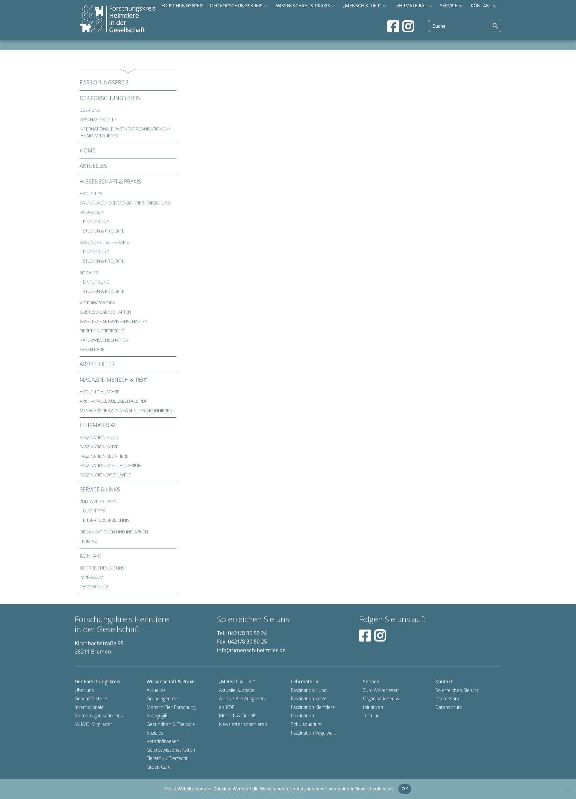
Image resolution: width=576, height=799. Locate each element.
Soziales (89, 273)
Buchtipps (94, 511)
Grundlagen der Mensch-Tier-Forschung (125, 203)
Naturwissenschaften (104, 340)
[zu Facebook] (393, 26)
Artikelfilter (97, 364)
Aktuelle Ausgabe (99, 392)
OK (405, 788)
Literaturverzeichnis (106, 520)
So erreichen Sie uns (102, 568)
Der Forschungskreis (236, 5)
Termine (88, 541)
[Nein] (567, 789)
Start (118, 19)
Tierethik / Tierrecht (102, 331)
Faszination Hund (99, 437)
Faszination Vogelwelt (105, 475)
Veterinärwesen (97, 303)
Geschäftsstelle (98, 119)
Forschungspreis (182, 5)
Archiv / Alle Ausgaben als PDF (113, 401)
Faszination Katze (99, 447)
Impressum (91, 577)
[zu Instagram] (408, 26)
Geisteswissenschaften (105, 312)
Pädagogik (91, 212)
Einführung (96, 222)
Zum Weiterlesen (98, 501)
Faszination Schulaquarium (111, 465)
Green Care (92, 349)
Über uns (90, 110)
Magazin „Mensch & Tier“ (113, 379)
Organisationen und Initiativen (114, 532)
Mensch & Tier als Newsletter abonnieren (126, 410)
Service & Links (100, 489)
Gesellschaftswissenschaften (114, 321)
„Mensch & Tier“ (362, 5)
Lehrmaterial (410, 5)
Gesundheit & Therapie (104, 242)
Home (87, 150)
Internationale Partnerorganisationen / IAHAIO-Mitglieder (125, 132)
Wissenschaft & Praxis (303, 5)
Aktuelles (93, 165)
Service (448, 5)
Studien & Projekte (103, 231)
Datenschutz (94, 586)
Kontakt (481, 5)
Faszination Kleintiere (104, 456)
